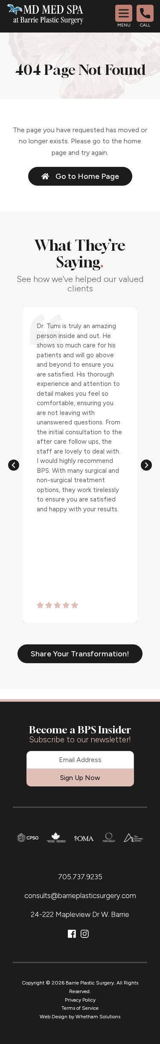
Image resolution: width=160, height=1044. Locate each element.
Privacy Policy (80, 1000)
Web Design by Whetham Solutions (80, 1017)
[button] (13, 465)
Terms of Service (80, 1008)
